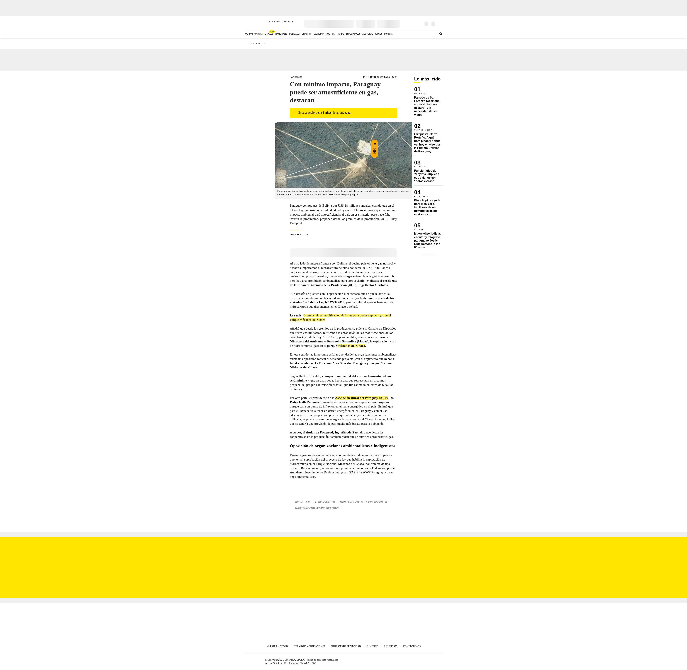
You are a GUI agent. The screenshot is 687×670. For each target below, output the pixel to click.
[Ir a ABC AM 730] (415, 33)
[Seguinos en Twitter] (408, 23)
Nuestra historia (278, 646)
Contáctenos (412, 646)
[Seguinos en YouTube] (413, 23)
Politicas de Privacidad (346, 646)
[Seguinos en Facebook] (403, 23)
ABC (255, 23)
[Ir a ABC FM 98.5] (430, 33)
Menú (439, 23)
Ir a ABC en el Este (277, 24)
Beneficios (390, 646)
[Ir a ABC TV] (405, 33)
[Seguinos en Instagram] (419, 23)
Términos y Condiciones (309, 646)
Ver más (428, 103)
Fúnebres (372, 646)
